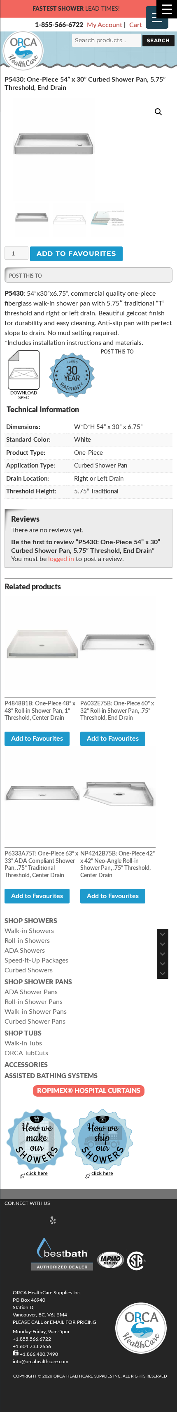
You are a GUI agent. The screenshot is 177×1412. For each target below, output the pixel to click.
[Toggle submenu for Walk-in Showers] (162, 934)
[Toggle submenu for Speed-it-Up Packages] (162, 963)
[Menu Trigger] (166, 9)
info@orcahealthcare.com (40, 1361)
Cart (135, 25)
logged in (61, 559)
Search (158, 40)
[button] (158, 112)
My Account (104, 25)
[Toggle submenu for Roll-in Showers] (162, 944)
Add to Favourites (76, 254)
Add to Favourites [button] (37, 738)
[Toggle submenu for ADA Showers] (162, 954)
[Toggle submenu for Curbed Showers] (162, 973)
